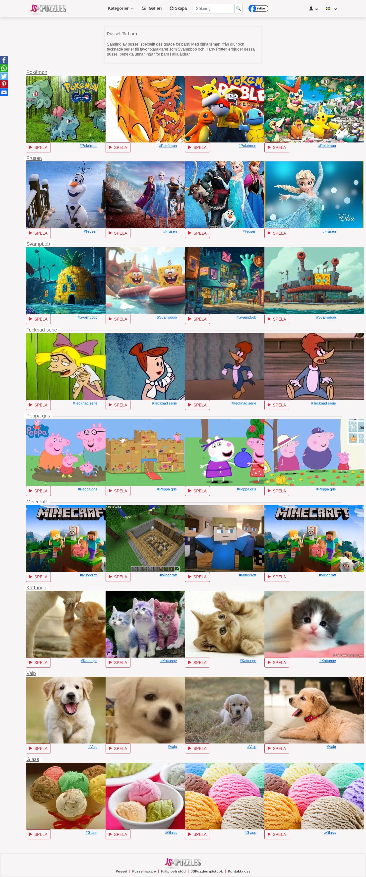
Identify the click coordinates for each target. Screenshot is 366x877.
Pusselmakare (144, 871)
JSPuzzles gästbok (207, 871)
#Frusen (90, 231)
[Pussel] (48, 8)
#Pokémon (88, 145)
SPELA (40, 147)
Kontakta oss (239, 871)
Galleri (154, 8)
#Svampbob (87, 317)
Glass (32, 759)
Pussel (121, 871)
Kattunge (36, 587)
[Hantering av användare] (313, 9)
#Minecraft (88, 575)
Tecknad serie (41, 330)
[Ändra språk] (331, 8)
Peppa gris (38, 415)
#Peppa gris (87, 489)
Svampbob (38, 244)
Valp (31, 673)
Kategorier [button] (119, 8)
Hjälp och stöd (173, 871)
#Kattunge (89, 661)
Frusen (34, 158)
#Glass (91, 832)
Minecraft (36, 501)
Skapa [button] (180, 8)
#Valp (92, 746)
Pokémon (36, 72)
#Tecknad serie (85, 403)
